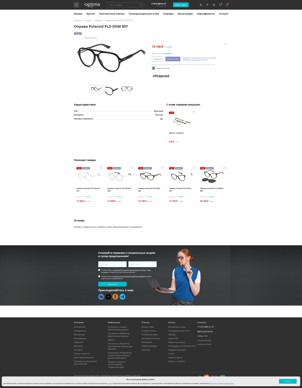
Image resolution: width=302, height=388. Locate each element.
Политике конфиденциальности (222, 383)
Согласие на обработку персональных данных (118, 334)
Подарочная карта (176, 350)
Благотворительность (84, 357)
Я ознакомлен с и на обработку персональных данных (126, 271)
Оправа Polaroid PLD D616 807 (180, 189)
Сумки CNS (173, 338)
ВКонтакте (101, 297)
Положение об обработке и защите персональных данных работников (120, 355)
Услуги (223, 13)
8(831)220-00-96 (205, 331)
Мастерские (79, 334)
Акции (78, 13)
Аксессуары (185, 13)
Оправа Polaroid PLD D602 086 (149, 189)
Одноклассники (115, 297)
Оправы (168, 13)
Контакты (78, 350)
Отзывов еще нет (90, 38)
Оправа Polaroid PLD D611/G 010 (88, 189)
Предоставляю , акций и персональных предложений (126, 277)
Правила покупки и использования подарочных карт (117, 364)
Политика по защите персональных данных (118, 328)
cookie (109, 383)
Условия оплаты (149, 330)
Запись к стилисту (176, 361)
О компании (79, 327)
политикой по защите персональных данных (129, 270)
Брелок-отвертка (176, 133)
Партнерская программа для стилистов (85, 362)
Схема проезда (204, 340)
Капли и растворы (176, 342)
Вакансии (78, 346)
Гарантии (146, 350)
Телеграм (122, 297)
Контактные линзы (112, 13)
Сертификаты (206, 13)
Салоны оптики (204, 344)
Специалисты (80, 330)
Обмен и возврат (149, 346)
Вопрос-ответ (148, 327)
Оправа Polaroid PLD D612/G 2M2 (119, 189)
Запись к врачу (181, 5)
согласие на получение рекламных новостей (128, 276)
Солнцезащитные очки (144, 13)
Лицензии (78, 342)
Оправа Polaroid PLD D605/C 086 (212, 189)
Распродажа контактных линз (181, 346)
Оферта (111, 340)
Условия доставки (150, 334)
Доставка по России (151, 338)
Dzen (108, 297)
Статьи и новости (82, 353)
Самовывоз (147, 342)
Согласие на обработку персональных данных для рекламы (120, 346)
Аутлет (90, 13)
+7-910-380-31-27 (158, 3)
